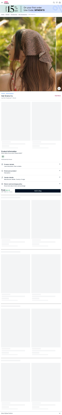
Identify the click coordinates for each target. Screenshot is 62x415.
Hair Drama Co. (7, 96)
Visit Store (58, 95)
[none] (31, 9)
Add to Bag (37, 191)
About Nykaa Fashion (7, 413)
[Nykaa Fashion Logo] (27, 2)
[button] (2, 3)
